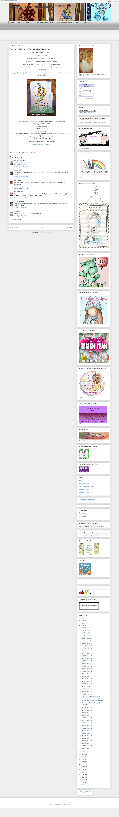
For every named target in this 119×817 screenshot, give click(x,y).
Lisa (15, 211)
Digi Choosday (25, 195)
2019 (82, 759)
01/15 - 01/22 (86, 743)
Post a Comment (16, 219)
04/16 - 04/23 (86, 715)
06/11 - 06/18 (86, 686)
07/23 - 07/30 (86, 671)
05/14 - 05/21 (86, 707)
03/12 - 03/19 (86, 728)
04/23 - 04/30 (86, 713)
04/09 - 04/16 (86, 718)
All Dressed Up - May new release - (92, 700)
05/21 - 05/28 (86, 694)
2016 (82, 767)
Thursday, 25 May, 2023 (20, 198)
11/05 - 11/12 (86, 640)
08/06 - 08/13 (86, 666)
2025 (82, 620)
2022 (82, 751)
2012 (82, 777)
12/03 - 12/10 (86, 630)
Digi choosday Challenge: (34, 141)
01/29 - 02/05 (86, 738)
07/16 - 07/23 (86, 673)
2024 (82, 623)
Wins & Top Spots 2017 (83, 22)
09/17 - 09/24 (86, 653)
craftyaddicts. (36, 144)
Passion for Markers (41, 55)
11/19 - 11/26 (86, 635)
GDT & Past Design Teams (45, 22)
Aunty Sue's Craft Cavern (30, 7)
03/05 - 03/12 (86, 730)
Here (106, 535)
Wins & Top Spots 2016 (64, 22)
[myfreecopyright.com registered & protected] (92, 122)
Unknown (83, 516)
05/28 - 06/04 (86, 691)
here (102, 526)
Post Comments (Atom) (45, 232)
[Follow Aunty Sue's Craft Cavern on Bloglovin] (87, 500)
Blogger (69, 804)
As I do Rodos (23, 164)
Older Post (69, 227)
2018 (82, 762)
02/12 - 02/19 (86, 735)
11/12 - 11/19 (86, 638)
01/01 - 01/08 (86, 748)
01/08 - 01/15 (86, 746)
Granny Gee (17, 201)
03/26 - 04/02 (86, 723)
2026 (82, 618)
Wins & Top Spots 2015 (25, 22)
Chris (15, 180)
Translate (92, 112)
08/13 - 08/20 (86, 663)
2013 (82, 774)
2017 (82, 764)
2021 (82, 754)
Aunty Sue (84, 513)
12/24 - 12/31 (86, 628)
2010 (82, 782)
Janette (16, 170)
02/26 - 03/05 (86, 733)
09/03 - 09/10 (86, 658)
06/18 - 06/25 (86, 684)
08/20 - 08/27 (86, 661)
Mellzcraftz (17, 191)
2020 (82, 756)
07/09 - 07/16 (86, 676)
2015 (82, 769)
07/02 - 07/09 (86, 678)
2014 (82, 772)
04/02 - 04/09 (86, 720)
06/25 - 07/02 (86, 681)
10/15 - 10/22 (86, 648)
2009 (82, 784)
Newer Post (14, 227)
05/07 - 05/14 (86, 710)
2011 (82, 779)
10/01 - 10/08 (86, 650)
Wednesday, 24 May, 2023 (21, 166)
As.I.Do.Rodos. (18, 160)
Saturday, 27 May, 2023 (20, 207)
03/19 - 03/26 (86, 725)
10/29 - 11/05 (86, 643)
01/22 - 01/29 (86, 741)
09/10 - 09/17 (86, 656)
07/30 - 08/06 (86, 668)
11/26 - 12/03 (86, 633)
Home (12, 22)
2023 (82, 625)
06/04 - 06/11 (86, 689)
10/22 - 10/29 (86, 645)
